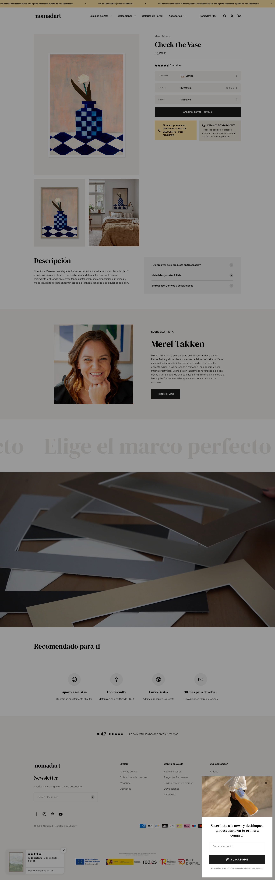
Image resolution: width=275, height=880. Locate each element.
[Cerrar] (265, 783)
